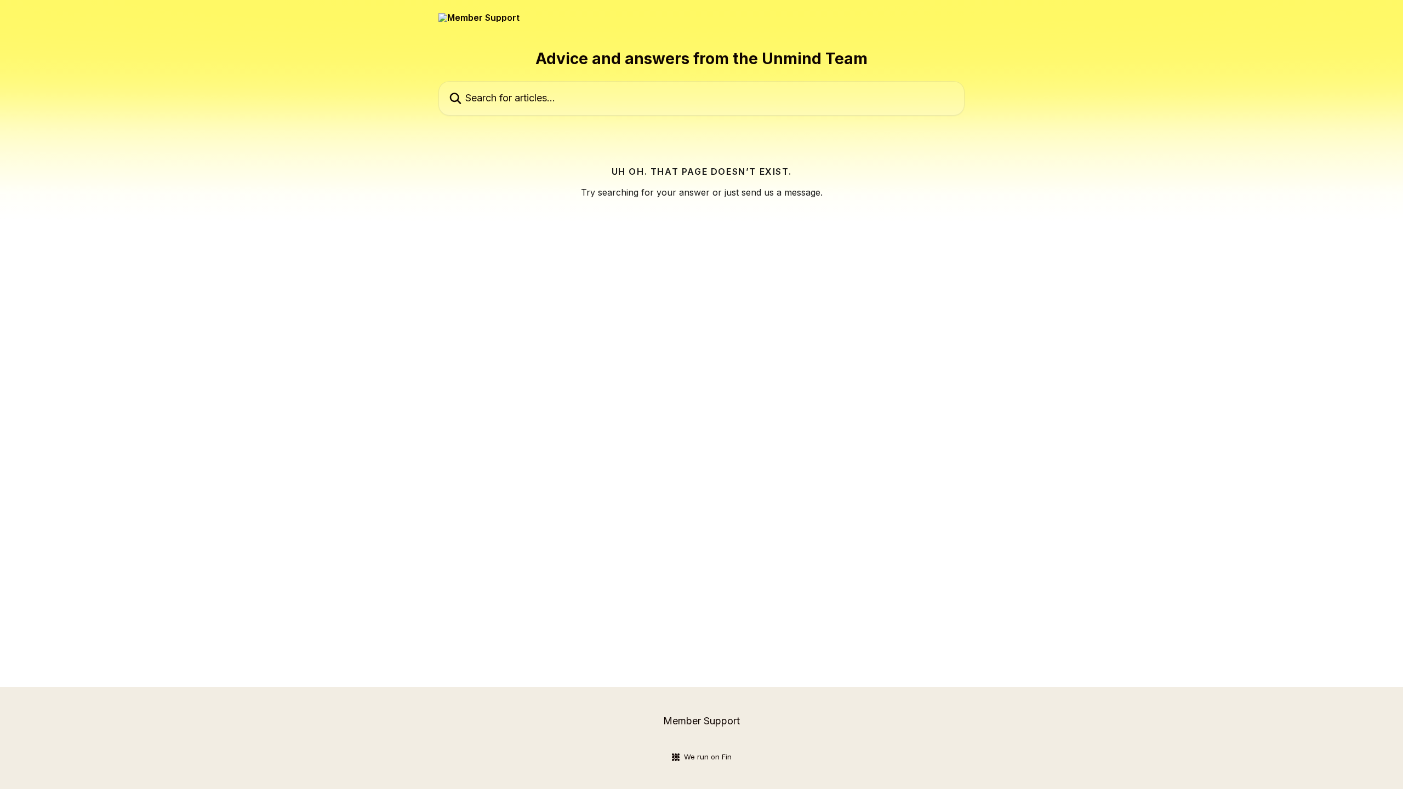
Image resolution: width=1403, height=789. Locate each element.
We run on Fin (708, 756)
